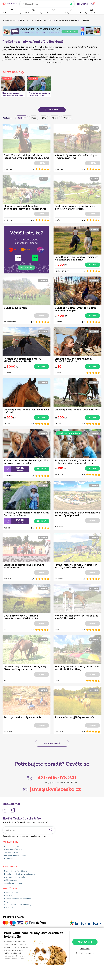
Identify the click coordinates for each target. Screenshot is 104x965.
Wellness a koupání (53, 13)
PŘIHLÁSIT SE (82, 4)
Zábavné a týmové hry (12, 13)
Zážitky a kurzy (26, 20)
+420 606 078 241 (55, 778)
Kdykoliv (21, 118)
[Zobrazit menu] (99, 4)
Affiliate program (11, 880)
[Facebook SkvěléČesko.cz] (5, 810)
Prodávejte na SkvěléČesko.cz (16, 871)
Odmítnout (85, 949)
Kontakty (8, 896)
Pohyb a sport (70, 13)
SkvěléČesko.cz (9, 20)
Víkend (54, 118)
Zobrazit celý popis (51, 62)
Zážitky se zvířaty (44, 20)
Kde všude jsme (11, 893)
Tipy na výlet (9, 861)
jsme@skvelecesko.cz (55, 789)
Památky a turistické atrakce (91, 13)
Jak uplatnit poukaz (12, 852)
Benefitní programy (12, 846)
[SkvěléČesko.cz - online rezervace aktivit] (10, 4)
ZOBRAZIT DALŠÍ (52, 743)
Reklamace (8, 858)
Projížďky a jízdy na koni (66, 20)
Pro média (8, 908)
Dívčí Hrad (85, 20)
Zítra (44, 118)
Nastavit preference (85, 953)
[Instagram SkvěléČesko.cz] (12, 810)
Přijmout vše (85, 942)
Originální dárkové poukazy (15, 855)
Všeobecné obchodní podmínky (17, 905)
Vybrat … (67, 118)
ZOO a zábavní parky (33, 13)
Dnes (33, 118)
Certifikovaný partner (13, 883)
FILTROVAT (54, 110)
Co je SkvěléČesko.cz (13, 849)
